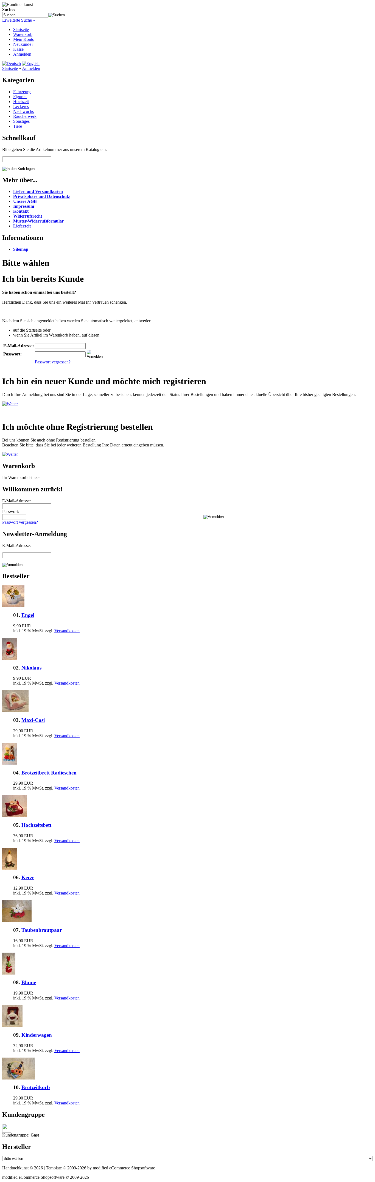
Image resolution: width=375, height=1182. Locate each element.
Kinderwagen (36, 1035)
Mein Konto (23, 39)
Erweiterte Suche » (18, 20)
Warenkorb (22, 34)
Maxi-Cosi (33, 720)
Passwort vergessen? (53, 362)
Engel (27, 615)
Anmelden (22, 54)
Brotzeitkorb (35, 1087)
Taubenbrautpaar (41, 930)
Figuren (20, 96)
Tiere (17, 126)
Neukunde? (23, 44)
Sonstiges (21, 121)
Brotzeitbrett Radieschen (49, 773)
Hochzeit (21, 101)
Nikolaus (31, 668)
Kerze (27, 877)
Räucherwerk (25, 116)
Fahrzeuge (22, 91)
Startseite (21, 29)
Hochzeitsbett (36, 825)
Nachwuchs (23, 111)
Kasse (18, 49)
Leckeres (21, 106)
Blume (28, 982)
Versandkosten (67, 630)
